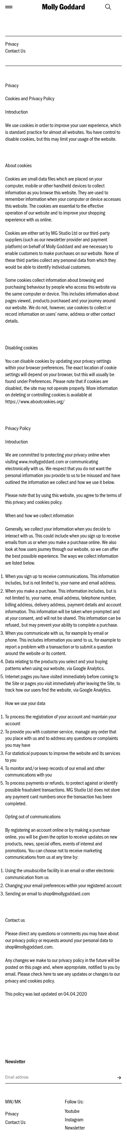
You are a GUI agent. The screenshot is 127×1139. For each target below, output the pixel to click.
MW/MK (13, 1102)
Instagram (74, 1120)
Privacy (12, 44)
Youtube (72, 1112)
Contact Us (15, 51)
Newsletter (75, 1128)
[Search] (105, 7)
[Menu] (9, 7)
